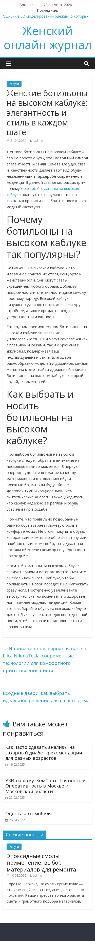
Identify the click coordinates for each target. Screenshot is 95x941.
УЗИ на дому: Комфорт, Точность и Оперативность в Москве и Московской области (45, 785)
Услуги (14, 84)
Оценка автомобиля (28, 813)
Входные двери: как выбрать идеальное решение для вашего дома (46, 700)
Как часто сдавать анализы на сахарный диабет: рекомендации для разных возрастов (43, 752)
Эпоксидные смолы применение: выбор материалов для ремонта (41, 862)
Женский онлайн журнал (48, 37)
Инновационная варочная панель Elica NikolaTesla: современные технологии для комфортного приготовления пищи (45, 659)
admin (38, 140)
